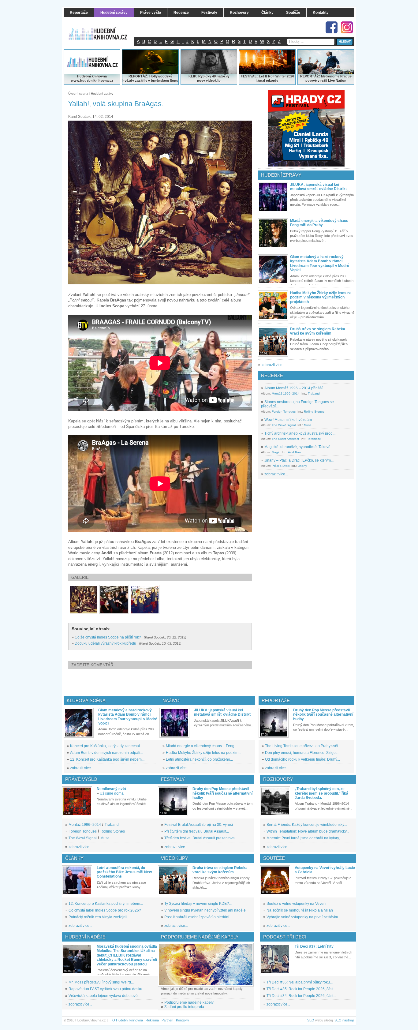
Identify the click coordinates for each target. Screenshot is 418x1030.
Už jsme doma (112, 793)
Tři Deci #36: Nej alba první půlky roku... (300, 982)
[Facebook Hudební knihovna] (331, 27)
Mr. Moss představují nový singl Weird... (101, 982)
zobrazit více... (273, 365)
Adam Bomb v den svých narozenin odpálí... (106, 753)
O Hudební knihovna (127, 1020)
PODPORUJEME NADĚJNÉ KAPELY (200, 936)
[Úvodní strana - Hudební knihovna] (102, 29)
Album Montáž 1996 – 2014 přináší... (294, 388)
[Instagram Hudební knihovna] (346, 27)
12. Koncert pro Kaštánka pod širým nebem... (107, 759)
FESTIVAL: (249, 76)
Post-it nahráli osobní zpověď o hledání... (198, 917)
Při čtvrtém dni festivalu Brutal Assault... (196, 831)
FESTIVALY (173, 779)
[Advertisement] (170, 684)
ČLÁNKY (74, 858)
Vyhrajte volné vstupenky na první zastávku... (304, 917)
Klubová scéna (86, 700)
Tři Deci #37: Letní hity (314, 946)
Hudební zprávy (102, 93)
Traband (314, 393)
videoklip (213, 80)
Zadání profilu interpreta (184, 1007)
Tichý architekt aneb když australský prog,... (300, 433)
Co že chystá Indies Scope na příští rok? (108, 637)
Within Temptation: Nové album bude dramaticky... (308, 831)
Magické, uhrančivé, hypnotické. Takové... (298, 447)
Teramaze (314, 438)
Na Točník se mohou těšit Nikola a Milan (300, 910)
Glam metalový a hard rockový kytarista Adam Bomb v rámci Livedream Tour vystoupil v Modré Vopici (319, 263)
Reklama (152, 1020)
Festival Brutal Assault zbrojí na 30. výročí (198, 824)
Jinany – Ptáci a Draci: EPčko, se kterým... (299, 460)
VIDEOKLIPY (174, 858)
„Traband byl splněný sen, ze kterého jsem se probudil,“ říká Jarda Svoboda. (321, 793)
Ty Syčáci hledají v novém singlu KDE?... (198, 903)
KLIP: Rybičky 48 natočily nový (209, 78)
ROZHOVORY (278, 779)
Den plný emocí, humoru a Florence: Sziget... (302, 753)
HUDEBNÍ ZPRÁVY (281, 175)
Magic (276, 452)
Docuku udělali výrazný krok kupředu (105, 643)
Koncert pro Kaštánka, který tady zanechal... (106, 746)
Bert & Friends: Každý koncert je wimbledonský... (307, 824)
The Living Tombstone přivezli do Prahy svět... (303, 746)
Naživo (171, 700)
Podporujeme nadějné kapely (189, 1002)
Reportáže (276, 700)
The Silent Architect (285, 438)
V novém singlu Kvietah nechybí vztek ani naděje (205, 910)
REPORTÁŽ (309, 76)
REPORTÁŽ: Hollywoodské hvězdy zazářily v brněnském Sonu (150, 78)
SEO (310, 1020)
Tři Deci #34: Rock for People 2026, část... (301, 996)
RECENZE (272, 375)
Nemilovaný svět (111, 789)
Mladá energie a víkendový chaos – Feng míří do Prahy (320, 223)
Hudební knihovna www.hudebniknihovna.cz (92, 78)
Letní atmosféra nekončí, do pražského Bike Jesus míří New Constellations (124, 872)
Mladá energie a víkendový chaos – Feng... (201, 746)
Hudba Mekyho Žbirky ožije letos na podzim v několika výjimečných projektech (321, 297)
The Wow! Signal (284, 425)
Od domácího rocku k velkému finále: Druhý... (302, 759)
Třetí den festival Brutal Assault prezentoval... (201, 838)
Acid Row (294, 452)
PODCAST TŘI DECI (284, 936)
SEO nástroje (344, 1020)
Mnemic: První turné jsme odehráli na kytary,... (304, 838)
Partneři (167, 1020)
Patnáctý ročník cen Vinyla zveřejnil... (99, 917)
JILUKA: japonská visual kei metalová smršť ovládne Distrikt (318, 186)
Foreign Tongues (284, 411)
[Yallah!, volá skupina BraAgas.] (83, 599)
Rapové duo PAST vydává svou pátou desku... (107, 989)
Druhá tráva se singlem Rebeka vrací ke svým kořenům (317, 331)
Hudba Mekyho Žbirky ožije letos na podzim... (203, 753)
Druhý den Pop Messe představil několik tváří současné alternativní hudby (323, 714)
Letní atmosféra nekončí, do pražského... (199, 759)
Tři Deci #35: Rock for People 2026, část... (301, 989)
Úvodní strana (78, 93)
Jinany (302, 465)
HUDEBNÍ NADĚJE (85, 936)
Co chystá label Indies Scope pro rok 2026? (105, 910)
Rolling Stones (314, 411)
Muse (308, 425)
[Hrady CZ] (306, 128)
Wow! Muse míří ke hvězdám (288, 420)
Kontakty (182, 1020)
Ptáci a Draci (280, 465)
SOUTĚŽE (274, 858)
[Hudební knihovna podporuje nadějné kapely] (205, 964)
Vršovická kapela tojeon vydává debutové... (104, 996)
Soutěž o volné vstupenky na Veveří (296, 903)
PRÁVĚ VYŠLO (81, 779)
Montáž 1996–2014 (286, 393)
